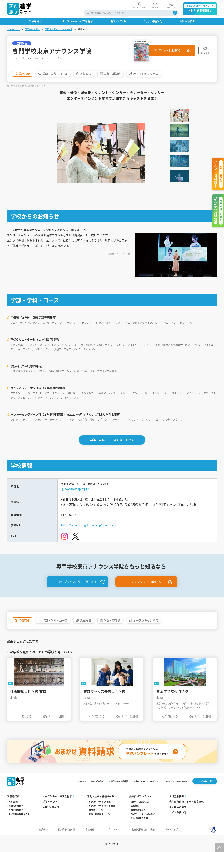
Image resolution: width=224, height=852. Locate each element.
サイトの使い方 (177, 812)
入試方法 (85, 74)
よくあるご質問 (177, 807)
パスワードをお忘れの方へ (143, 813)
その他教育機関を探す (19, 813)
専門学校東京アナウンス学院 (58, 29)
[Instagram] (64, 536)
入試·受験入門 (51, 807)
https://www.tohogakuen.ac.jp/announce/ (88, 525)
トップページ (13, 29)
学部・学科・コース (54, 74)
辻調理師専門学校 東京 (28, 691)
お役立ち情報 (176, 796)
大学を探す (14, 801)
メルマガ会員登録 (139, 817)
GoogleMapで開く (77, 489)
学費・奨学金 (112, 74)
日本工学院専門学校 (172, 691)
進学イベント (50, 801)
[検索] (175, 13)
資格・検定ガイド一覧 (99, 813)
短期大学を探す (16, 805)
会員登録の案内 (138, 809)
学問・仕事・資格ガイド (100, 796)
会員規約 (135, 805)
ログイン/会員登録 (140, 801)
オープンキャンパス (145, 74)
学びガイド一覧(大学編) (100, 801)
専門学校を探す (32, 29)
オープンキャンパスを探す (57, 796)
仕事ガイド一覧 (96, 809)
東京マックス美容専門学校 (104, 691)
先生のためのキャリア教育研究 (186, 801)
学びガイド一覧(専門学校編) (102, 805)
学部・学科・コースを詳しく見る (112, 440)
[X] (75, 536)
